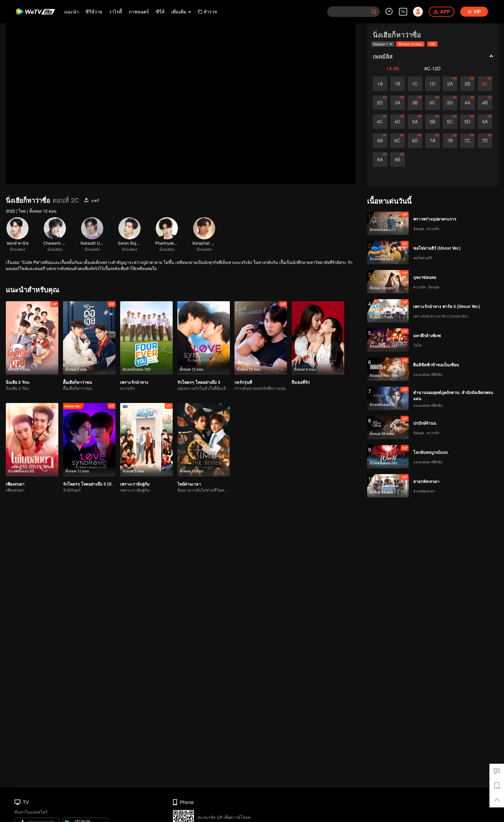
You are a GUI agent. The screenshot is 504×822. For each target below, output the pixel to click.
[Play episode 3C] (432, 102)
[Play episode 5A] (415, 121)
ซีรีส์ (160, 11)
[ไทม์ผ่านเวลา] (203, 439)
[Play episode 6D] (415, 140)
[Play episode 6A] (485, 121)
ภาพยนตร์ (139, 11)
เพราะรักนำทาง (134, 382)
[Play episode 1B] (397, 83)
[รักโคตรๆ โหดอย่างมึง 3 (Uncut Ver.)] (89, 439)
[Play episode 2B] (467, 83)
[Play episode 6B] (380, 140)
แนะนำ (71, 11)
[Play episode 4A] (467, 102)
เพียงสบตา (15, 484)
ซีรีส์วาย (93, 11)
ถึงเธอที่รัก (301, 382)
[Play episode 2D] (380, 102)
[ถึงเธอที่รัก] (318, 338)
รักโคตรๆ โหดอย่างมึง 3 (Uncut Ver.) (96, 484)
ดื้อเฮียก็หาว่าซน (77, 382)
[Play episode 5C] (450, 121)
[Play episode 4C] (380, 121)
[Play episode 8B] (397, 159)
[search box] (373, 11)
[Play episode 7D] (485, 140)
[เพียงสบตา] (32, 439)
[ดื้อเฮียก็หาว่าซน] (89, 338)
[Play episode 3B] (415, 102)
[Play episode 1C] (415, 83)
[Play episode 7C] (467, 140)
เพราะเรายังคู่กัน (135, 484)
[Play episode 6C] (397, 140)
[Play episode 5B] (432, 121)
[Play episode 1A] (380, 83)
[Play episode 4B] (485, 102)
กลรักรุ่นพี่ (243, 382)
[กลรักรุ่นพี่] (261, 338)
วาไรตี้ (115, 11)
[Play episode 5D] (467, 121)
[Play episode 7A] (432, 140)
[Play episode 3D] (450, 102)
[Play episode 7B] (450, 140)
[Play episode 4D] (397, 121)
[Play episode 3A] (397, 102)
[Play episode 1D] (432, 83)
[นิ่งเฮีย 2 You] (32, 338)
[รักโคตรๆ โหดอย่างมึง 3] (203, 338)
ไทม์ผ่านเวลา (189, 484)
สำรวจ (210, 11)
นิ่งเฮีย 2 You (17, 382)
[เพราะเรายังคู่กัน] (146, 439)
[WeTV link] (35, 11)
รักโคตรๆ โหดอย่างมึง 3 (198, 382)
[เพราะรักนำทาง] (146, 338)
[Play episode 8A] (380, 159)
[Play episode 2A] (450, 83)
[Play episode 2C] (485, 83)
